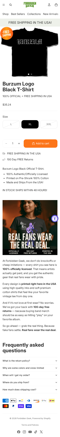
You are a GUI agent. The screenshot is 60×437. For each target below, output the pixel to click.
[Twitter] (41, 432)
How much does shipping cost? (19, 389)
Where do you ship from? (16, 382)
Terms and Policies (30, 425)
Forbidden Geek (24, 418)
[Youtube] (30, 432)
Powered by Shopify (41, 418)
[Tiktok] (36, 432)
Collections (34, 14)
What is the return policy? (16, 360)
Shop (5, 14)
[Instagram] (24, 432)
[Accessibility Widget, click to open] (54, 218)
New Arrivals (50, 14)
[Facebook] (19, 432)
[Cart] (56, 4)
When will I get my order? (16, 375)
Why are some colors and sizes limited (23, 368)
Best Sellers (18, 14)
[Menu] (3, 4)
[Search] (10, 4)
